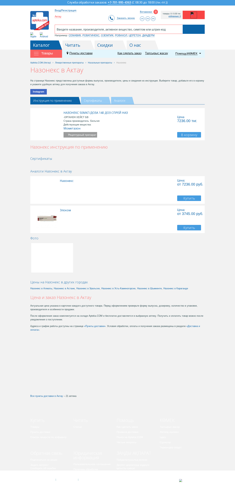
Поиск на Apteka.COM (130, 437)
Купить (189, 198)
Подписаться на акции (43, 459)
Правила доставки (127, 431)
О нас (135, 45)
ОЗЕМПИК (107, 35)
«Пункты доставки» (95, 326)
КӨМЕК (167, 420)
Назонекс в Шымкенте (149, 288)
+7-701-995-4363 (119, 2)
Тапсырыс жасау (156, 53)
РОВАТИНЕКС (91, 35)
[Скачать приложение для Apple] (34, 35)
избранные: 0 (175, 16)
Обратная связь (46, 453)
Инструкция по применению (52, 101)
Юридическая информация (87, 455)
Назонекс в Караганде (175, 288)
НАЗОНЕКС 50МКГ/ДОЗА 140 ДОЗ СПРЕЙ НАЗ (96, 113)
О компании (67, 479)
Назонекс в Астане (64, 288)
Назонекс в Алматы (41, 288)
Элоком (65, 210)
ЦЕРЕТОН (135, 35)
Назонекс (66, 181)
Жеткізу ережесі (169, 431)
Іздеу (163, 437)
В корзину (189, 135)
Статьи (77, 426)
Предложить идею (41, 473)
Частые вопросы (126, 442)
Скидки (105, 45)
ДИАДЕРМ (148, 35)
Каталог (41, 45)
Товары (34, 426)
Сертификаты (93, 101)
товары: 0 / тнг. (172, 14)
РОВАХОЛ (121, 35)
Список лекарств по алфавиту (48, 437)
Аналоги (119, 101)
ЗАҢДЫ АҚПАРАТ (134, 453)
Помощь (125, 420)
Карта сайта (89, 479)
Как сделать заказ (129, 53)
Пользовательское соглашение (92, 464)
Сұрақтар (165, 442)
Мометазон (72, 128)
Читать (72, 45)
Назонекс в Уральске (88, 288)
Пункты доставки (81, 53)
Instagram (38, 91)
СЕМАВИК (75, 35)
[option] (42, 164)
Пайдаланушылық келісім (132, 459)
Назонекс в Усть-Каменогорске (118, 288)
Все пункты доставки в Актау (46, 396)
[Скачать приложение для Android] (44, 35)
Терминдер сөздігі (170, 447)
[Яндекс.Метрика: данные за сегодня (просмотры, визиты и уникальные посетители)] (189, 480)
